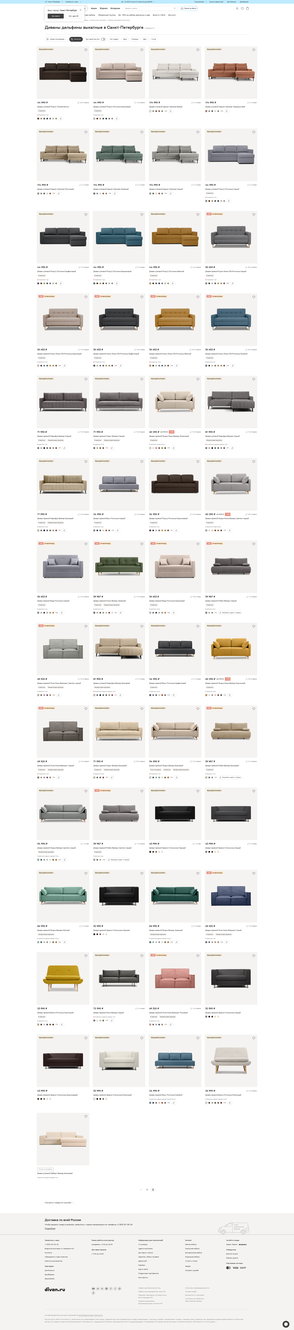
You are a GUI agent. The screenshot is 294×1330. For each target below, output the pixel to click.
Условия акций (190, 1291)
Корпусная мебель (192, 1248)
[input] (150, 8)
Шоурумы (115, 8)
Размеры (135, 39)
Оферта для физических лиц (149, 1288)
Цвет (145, 39)
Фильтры (77, 39)
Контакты (48, 1253)
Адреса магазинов (145, 1248)
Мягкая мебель (190, 1244)
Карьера (141, 1265)
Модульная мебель (192, 1257)
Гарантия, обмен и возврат (148, 1257)
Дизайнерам (49, 1274)
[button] (237, 8)
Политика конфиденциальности (197, 1288)
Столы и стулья (191, 1261)
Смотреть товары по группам (58, 1203)
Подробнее (50, 1228)
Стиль (153, 39)
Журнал (104, 8)
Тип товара (114, 39)
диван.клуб (142, 1261)
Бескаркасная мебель (193, 1253)
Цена (125, 39)
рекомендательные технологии (91, 1315)
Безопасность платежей (194, 1295)
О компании (142, 1244)
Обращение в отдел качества (56, 1257)
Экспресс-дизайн (192, 1270)
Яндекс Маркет (232, 1244)
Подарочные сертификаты (148, 1273)
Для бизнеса (49, 1270)
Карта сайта (143, 1269)
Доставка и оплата (145, 1253)
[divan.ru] (55, 1289)
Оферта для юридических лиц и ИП (151, 1291)
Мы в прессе (143, 1277)
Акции (94, 8)
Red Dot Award (232, 1254)
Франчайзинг (50, 1279)
